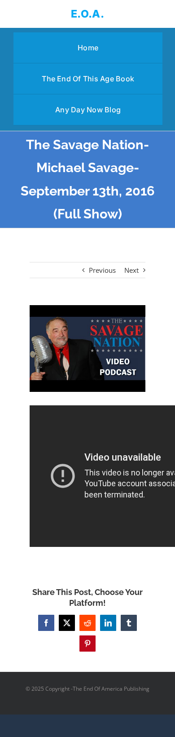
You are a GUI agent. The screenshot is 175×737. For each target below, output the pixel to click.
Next (131, 270)
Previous (102, 270)
